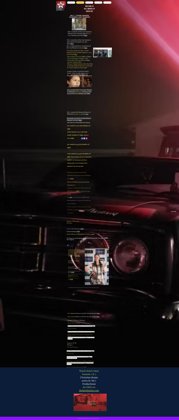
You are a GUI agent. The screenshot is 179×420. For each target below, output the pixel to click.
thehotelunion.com (89, 390)
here (87, 114)
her (76, 54)
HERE (68, 129)
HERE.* (69, 147)
